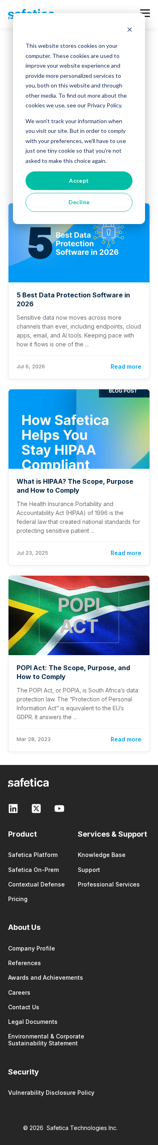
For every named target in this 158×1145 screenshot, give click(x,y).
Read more (126, 366)
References (24, 962)
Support (89, 869)
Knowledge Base (102, 854)
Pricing (18, 898)
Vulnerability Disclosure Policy (51, 1092)
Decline (79, 202)
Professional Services (109, 884)
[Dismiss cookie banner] (129, 31)
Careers (19, 992)
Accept (79, 180)
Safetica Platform (33, 854)
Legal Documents (33, 1021)
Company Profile (31, 948)
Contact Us (23, 1007)
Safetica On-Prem (33, 869)
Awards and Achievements (45, 977)
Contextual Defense (36, 884)
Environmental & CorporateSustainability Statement (46, 1040)
